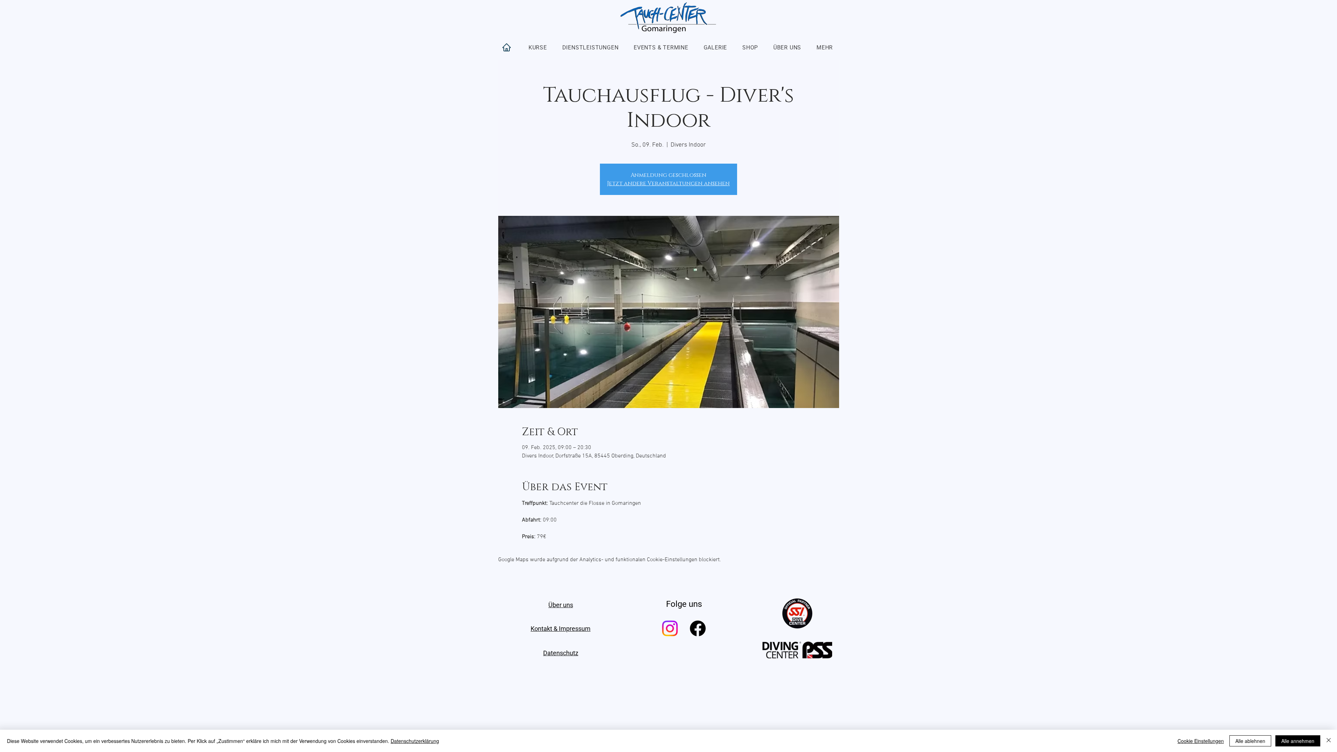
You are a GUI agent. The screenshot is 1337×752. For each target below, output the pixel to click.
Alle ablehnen (1250, 740)
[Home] (506, 47)
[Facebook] (697, 628)
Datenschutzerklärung (415, 740)
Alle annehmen (1297, 740)
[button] (537, 47)
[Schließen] (1328, 740)
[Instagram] (669, 628)
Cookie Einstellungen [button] (1201, 740)
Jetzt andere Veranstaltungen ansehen (668, 183)
